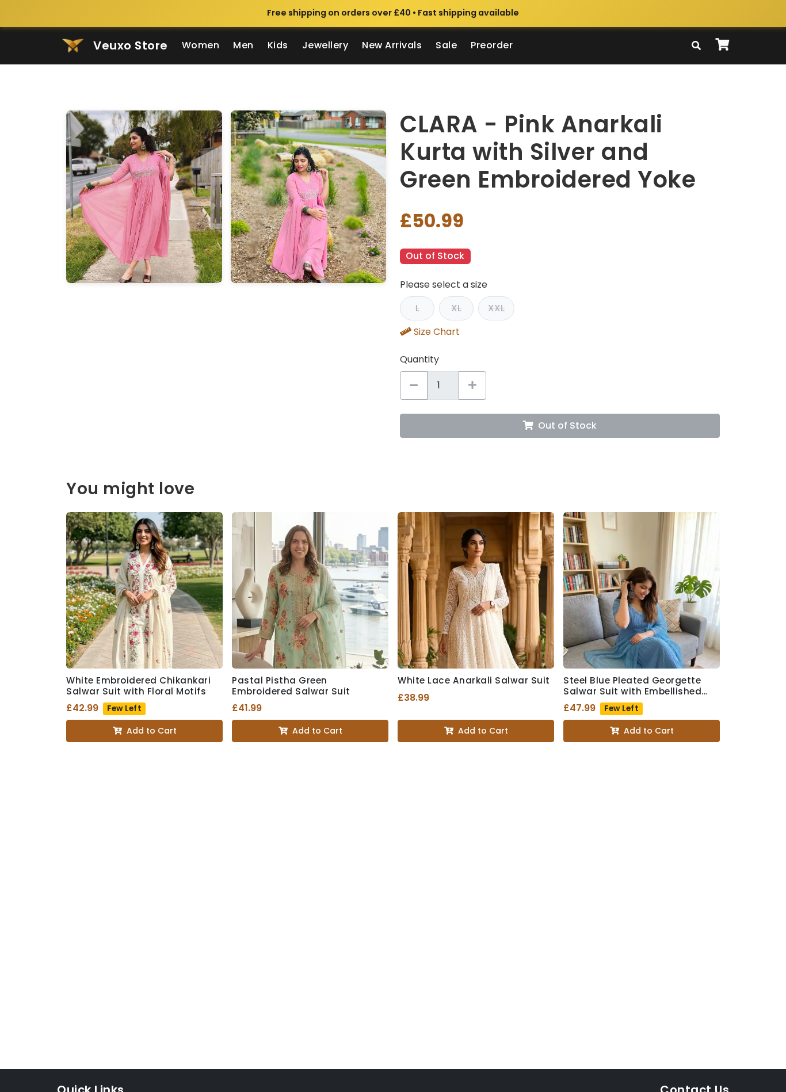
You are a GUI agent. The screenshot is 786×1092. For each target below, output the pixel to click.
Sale (446, 45)
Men (243, 45)
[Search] (696, 45)
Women (201, 45)
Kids (278, 45)
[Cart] (722, 45)
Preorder (492, 45)
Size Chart (437, 331)
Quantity (419, 359)
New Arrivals (392, 45)
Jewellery (325, 45)
